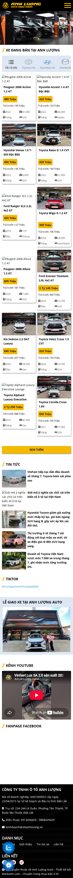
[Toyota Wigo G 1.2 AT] (54, 198)
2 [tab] (35, 39)
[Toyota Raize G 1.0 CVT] (54, 135)
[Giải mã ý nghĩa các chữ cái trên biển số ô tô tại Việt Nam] (14, 499)
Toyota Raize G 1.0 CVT (54, 150)
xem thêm (37, 449)
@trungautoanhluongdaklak (20, 586)
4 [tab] (42, 39)
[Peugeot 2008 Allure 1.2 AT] (19, 261)
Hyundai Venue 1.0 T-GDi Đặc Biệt (18, 152)
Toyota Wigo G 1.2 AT (53, 213)
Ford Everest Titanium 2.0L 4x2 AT (54, 278)
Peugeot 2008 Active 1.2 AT (17, 89)
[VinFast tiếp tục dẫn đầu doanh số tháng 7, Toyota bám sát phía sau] (14, 479)
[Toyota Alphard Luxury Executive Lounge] (19, 387)
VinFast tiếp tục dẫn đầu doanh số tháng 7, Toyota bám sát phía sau (49, 476)
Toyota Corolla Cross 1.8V (53, 404)
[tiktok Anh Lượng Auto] (20, 862)
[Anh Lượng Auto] (23, 5)
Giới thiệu (25, 844)
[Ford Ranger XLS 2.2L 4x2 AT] (19, 198)
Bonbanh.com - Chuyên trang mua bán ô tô (30, 874)
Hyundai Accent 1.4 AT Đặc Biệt (54, 89)
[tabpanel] (36, 22)
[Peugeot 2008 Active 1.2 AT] (19, 79)
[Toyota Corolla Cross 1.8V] (54, 387)
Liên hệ (58, 844)
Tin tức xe (43, 844)
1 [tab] (31, 39)
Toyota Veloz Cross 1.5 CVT (54, 341)
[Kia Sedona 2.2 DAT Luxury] (19, 324)
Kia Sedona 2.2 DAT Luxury (16, 341)
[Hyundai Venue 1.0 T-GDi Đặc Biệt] (19, 135)
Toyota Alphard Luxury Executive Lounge (15, 399)
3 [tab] (38, 39)
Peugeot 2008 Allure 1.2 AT (17, 271)
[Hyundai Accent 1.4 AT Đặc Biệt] (54, 79)
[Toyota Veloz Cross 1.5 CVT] (54, 324)
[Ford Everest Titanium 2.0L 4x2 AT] (54, 261)
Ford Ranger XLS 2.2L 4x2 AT (18, 208)
